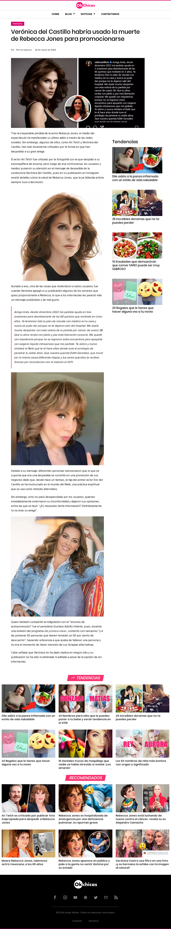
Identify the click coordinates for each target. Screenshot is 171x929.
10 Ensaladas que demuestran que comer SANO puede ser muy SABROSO (136, 265)
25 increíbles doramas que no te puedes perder (135, 221)
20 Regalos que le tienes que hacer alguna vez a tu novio (133, 310)
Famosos (17, 23)
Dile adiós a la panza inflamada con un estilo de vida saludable (135, 178)
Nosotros (94, 921)
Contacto (77, 921)
